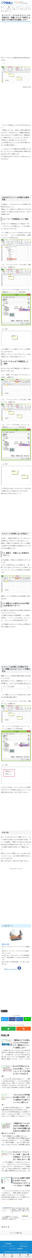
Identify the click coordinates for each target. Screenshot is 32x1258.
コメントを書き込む (16, 1233)
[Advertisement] (16, 40)
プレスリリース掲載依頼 (16, 1248)
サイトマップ (23, 1243)
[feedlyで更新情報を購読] (8, 1029)
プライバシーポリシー (8, 1246)
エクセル (5, 1011)
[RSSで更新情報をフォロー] (23, 1029)
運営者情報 (8, 1243)
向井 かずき (5, 944)
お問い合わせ (23, 1246)
